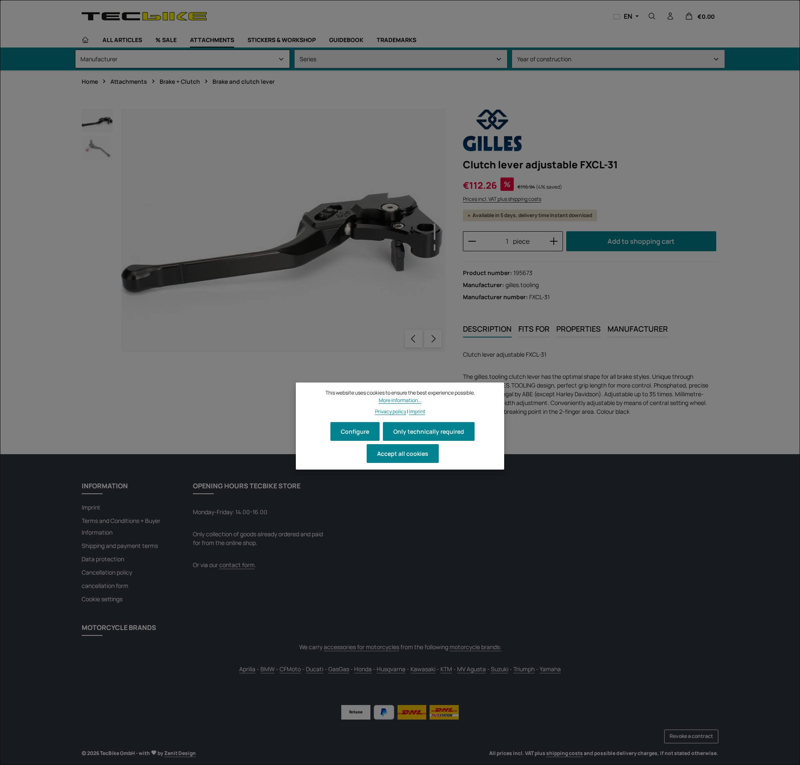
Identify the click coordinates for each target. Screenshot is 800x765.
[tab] (487, 329)
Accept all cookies (402, 454)
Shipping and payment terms (120, 546)
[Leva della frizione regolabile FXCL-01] (283, 230)
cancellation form (105, 586)
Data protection (103, 559)
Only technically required (428, 431)
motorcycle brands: (475, 647)
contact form (237, 565)
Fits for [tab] (534, 329)
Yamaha (550, 669)
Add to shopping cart (641, 241)
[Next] (433, 339)
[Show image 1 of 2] (434, 231)
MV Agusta (471, 669)
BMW (267, 669)
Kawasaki (422, 669)
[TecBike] (144, 16)
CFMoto (290, 669)
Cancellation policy (107, 572)
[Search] (652, 16)
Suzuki (499, 669)
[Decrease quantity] (472, 241)
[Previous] (413, 339)
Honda (363, 669)
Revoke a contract (691, 736)
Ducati (314, 669)
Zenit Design (180, 753)
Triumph (524, 669)
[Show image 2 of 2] (434, 247)
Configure (355, 431)
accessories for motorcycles (361, 647)
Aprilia (247, 669)
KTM (446, 669)
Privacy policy (390, 411)
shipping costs (564, 753)
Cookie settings (102, 599)
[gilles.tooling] (492, 130)
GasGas (338, 669)
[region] (264, 230)
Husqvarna (391, 669)
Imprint (91, 507)
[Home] (85, 40)
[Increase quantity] (554, 241)
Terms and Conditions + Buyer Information (121, 526)
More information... (400, 400)
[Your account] (670, 16)
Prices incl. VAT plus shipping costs (502, 198)
